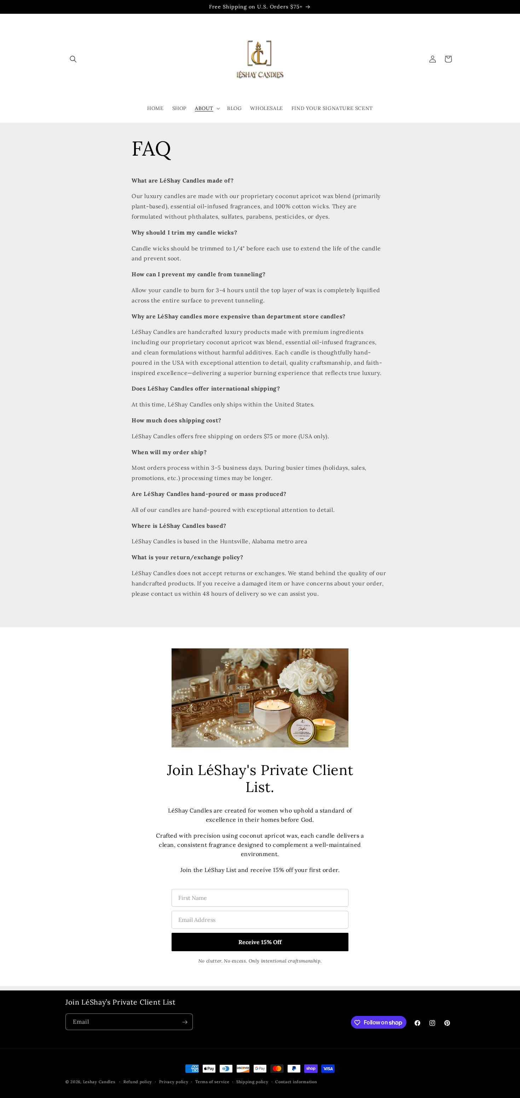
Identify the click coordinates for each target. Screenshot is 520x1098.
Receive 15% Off (260, 942)
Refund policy (137, 1081)
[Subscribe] (184, 1022)
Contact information (296, 1081)
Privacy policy (174, 1081)
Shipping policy (252, 1081)
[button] (73, 59)
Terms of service (212, 1081)
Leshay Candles (99, 1081)
